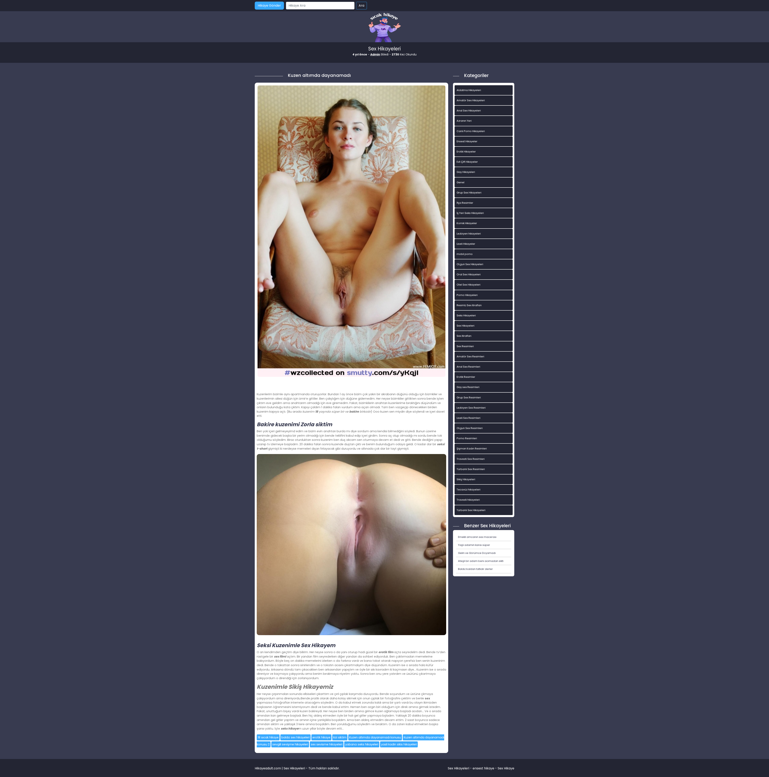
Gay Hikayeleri (466, 172)
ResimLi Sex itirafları (469, 305)
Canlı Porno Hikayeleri (471, 131)
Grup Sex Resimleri (469, 397)
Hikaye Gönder (269, 5)
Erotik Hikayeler (466, 151)
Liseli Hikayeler (466, 244)
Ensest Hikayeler (467, 141)
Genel (460, 182)
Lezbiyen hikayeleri (469, 233)
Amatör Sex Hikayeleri (471, 100)
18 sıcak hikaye (268, 737)
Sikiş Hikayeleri (466, 479)
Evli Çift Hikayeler (467, 161)
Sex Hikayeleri (465, 325)
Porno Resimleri (467, 438)
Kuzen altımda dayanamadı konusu (375, 737)
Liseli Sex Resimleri (468, 418)
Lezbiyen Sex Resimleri (471, 407)
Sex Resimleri (465, 346)
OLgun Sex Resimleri (470, 428)
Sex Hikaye (506, 768)
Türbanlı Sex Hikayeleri (471, 510)
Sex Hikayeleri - (460, 768)
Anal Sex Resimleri (468, 366)
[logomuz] (384, 28)
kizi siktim (339, 737)
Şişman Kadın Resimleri (472, 448)
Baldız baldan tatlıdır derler (475, 569)
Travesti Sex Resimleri (471, 459)
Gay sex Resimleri (468, 387)
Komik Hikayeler (467, 223)
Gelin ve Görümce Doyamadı (477, 553)
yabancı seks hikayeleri (361, 744)
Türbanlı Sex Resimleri (471, 469)
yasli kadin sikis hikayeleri (399, 744)
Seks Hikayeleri (466, 315)
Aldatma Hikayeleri (469, 90)
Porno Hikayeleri (467, 295)
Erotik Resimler (466, 377)
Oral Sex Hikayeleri (469, 274)
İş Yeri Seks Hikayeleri (470, 213)
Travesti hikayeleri (468, 499)
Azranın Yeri (464, 120)
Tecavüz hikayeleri (468, 489)
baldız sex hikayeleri (295, 737)
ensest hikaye (483, 768)
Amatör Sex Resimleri (470, 356)
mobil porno (465, 254)
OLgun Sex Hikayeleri (470, 264)
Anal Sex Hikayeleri (469, 110)
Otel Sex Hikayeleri (468, 284)
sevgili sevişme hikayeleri (290, 744)
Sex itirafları (464, 336)
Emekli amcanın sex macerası (477, 537)
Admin (375, 54)
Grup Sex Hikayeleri (469, 192)
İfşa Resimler (465, 203)
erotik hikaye (321, 737)
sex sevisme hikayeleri (326, 744)
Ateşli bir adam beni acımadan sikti (480, 561)
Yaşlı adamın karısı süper (474, 545)
